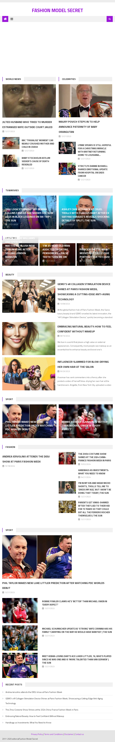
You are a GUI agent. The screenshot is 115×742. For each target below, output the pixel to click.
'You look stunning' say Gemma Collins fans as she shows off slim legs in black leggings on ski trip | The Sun (29, 214)
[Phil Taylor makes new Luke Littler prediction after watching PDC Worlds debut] (57, 557)
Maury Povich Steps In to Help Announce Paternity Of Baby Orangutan (79, 127)
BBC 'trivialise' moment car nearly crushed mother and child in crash (38, 144)
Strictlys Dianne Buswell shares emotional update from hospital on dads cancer (93, 171)
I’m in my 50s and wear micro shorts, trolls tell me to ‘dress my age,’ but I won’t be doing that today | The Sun (94, 488)
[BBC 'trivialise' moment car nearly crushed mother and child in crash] (10, 143)
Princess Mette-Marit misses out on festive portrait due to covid (95, 253)
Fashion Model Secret (57, 10)
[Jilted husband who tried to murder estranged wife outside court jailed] (29, 101)
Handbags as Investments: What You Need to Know (93, 471)
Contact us (79, 734)
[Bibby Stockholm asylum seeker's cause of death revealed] (10, 161)
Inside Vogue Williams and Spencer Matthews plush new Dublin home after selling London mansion (20, 247)
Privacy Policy (37, 734)
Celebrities (69, 79)
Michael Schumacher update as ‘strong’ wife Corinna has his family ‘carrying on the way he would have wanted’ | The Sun (77, 630)
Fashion (10, 447)
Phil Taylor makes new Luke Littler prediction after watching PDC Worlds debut (29, 425)
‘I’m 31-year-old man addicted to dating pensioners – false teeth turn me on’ (56, 251)
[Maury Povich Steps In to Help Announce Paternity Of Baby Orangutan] (85, 100)
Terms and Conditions (53, 734)
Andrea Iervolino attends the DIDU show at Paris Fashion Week (34, 692)
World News (13, 79)
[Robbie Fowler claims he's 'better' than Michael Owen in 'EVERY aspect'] (20, 610)
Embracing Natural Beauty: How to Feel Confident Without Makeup (35, 716)
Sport (9, 399)
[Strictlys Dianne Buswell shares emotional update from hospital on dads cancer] (67, 169)
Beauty (10, 274)
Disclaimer (68, 734)
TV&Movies (12, 190)
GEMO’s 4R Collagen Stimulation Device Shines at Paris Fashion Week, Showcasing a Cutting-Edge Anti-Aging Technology (54, 701)
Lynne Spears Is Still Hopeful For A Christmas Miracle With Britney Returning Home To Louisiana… (94, 150)
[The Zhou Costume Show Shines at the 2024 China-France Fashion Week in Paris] (67, 458)
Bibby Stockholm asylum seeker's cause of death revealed (36, 161)
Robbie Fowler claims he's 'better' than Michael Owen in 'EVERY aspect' (85, 425)
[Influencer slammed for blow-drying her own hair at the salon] (28, 373)
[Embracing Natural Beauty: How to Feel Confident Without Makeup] (28, 338)
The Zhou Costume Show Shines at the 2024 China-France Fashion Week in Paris (94, 457)
